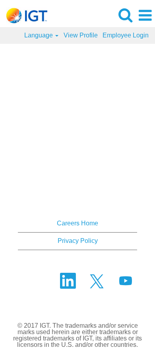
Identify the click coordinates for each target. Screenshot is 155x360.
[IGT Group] (24, 15)
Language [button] (39, 35)
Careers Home (77, 223)
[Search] (125, 15)
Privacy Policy (78, 240)
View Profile (81, 35)
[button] (145, 15)
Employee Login (126, 35)
